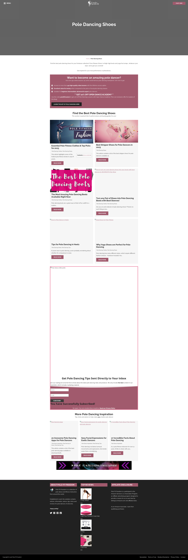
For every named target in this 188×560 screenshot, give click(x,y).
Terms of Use (152, 557)
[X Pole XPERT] (86, 494)
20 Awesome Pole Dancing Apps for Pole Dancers (63, 439)
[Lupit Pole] (86, 540)
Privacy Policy (175, 557)
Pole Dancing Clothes (57, 151)
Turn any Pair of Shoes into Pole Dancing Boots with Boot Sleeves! (115, 199)
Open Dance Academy (58, 80)
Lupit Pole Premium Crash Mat (90, 516)
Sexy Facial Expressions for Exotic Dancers (93, 439)
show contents (87, 155)
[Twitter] (51, 513)
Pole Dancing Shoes (67, 151)
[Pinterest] (57, 513)
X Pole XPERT (85, 500)
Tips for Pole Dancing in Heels (65, 244)
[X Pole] (86, 525)
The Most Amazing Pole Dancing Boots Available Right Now (69, 195)
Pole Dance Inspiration (57, 443)
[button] (179, 3)
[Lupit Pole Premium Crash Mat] (86, 509)
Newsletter (143, 557)
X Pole (83, 532)
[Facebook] (61, 513)
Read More (57, 163)
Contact (183, 557)
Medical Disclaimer (163, 557)
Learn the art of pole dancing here (66, 104)
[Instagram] (54, 513)
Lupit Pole (84, 547)
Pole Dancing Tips (66, 247)
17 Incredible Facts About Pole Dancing (123, 439)
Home (87, 58)
